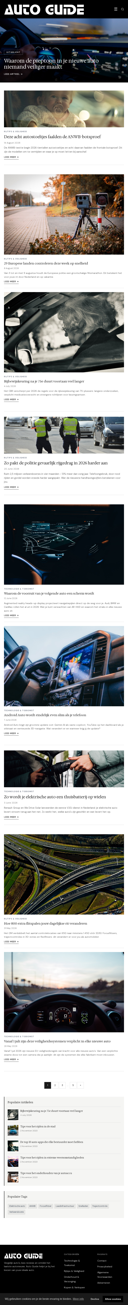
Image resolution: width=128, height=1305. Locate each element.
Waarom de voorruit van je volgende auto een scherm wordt (49, 593)
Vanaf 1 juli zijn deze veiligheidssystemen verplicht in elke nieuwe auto (57, 1041)
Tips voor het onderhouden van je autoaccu (46, 1173)
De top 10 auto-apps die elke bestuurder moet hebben (51, 1142)
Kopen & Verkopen (74, 1287)
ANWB (32, 1206)
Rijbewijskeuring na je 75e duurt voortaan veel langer (44, 381)
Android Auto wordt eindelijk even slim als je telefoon (45, 715)
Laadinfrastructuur (65, 1206)
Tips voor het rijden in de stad (38, 1126)
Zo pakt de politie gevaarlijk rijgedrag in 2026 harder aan (56, 463)
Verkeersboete (16, 1212)
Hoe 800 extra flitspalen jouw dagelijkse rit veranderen (45, 923)
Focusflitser (46, 1206)
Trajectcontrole (99, 1206)
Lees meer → (11, 157)
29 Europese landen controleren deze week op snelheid (46, 263)
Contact (101, 1260)
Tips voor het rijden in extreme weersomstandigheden (52, 1157)
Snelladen (83, 1206)
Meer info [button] (78, 1298)
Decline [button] (95, 1299)
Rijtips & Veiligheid (74, 1271)
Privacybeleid (104, 1266)
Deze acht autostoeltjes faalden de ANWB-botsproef (52, 137)
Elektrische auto (17, 1206)
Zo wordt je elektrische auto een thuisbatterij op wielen (55, 797)
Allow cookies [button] (113, 1299)
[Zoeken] (122, 9)
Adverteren (103, 1282)
